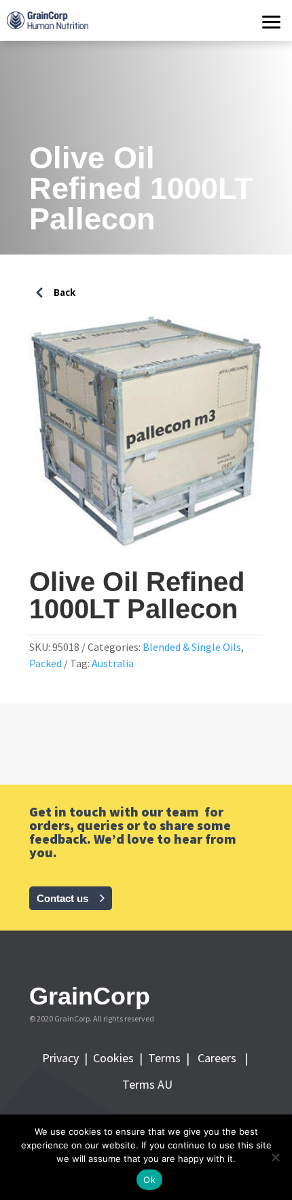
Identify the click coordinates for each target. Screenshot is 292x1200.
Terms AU (146, 1084)
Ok (149, 1179)
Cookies (116, 1058)
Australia (113, 663)
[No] (275, 1157)
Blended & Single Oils (192, 647)
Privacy (61, 1058)
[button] (271, 20)
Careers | (223, 1058)
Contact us (62, 898)
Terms (167, 1058)
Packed (45, 663)
